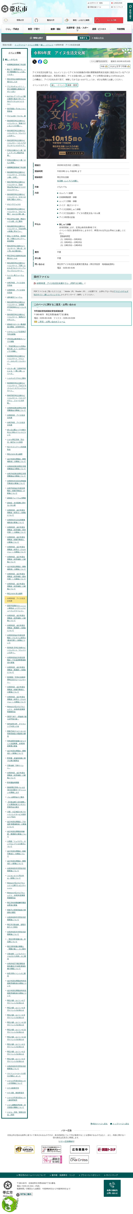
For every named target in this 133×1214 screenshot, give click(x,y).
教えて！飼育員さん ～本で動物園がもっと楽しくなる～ (16, 71)
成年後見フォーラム (14, 297)
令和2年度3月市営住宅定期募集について (16, 1067)
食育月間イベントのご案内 (16, 974)
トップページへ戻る (121, 1124)
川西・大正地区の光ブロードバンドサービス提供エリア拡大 (16, 814)
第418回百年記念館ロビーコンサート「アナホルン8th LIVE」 (16, 174)
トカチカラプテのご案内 (16, 378)
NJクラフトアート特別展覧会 (16, 448)
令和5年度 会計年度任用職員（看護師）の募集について (16, 627)
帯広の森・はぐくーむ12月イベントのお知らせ (16, 1038)
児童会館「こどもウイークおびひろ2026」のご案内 (16, 956)
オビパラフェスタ (14, 204)
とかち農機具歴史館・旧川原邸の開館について (16, 1106)
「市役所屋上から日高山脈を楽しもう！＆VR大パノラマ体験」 (16, 348)
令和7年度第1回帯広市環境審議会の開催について (16, 475)
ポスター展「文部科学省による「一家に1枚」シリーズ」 (16, 371)
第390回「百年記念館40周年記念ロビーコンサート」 (16, 679)
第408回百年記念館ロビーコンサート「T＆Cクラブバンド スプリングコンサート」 (16, 387)
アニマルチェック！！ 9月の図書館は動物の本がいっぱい (16, 88)
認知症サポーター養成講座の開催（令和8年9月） (16, 325)
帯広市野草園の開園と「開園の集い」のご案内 (16, 947)
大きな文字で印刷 (118, 66)
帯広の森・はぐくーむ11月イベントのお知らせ (16, 1031)
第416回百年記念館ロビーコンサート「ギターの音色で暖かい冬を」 (16, 196)
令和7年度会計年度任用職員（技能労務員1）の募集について (16, 490)
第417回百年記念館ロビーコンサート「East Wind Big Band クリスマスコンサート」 (16, 186)
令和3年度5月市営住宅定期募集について (16, 933)
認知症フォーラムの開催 (16, 498)
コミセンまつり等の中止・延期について (15, 877)
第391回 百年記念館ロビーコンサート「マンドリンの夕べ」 (16, 650)
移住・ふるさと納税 (81, 20)
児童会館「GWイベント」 (15, 766)
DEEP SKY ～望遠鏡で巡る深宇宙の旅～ (16, 718)
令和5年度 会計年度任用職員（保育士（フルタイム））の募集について (16, 699)
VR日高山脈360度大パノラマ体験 (16, 340)
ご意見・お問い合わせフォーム (51, 322)
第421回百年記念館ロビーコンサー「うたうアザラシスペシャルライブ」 (16, 142)
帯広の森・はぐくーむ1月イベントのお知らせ (16, 1045)
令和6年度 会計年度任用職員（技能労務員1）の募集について (16, 539)
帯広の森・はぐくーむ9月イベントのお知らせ (16, 1016)
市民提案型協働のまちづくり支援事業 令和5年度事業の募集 (16, 743)
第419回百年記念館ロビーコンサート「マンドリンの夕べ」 (16, 133)
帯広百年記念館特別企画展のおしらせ (16, 80)
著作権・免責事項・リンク (63, 1175)
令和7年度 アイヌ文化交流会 (16, 284)
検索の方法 (99, 38)
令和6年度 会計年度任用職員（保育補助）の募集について (16, 559)
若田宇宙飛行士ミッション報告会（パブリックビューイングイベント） (16, 608)
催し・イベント (47, 45)
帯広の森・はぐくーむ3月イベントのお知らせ (16, 1060)
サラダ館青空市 (13, 1088)
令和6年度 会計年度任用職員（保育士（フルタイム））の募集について (16, 549)
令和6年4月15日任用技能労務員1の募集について (16, 482)
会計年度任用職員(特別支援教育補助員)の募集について (16, 983)
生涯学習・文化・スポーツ (77, 28)
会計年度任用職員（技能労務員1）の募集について (16, 853)
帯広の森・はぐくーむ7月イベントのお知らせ (16, 1001)
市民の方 (20, 20)
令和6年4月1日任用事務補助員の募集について (16, 521)
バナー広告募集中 (66, 1141)
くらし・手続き (12, 29)
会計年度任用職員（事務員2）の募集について (16, 862)
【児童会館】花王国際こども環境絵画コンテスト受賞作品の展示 (16, 804)
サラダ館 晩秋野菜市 (15, 1093)
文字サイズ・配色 (96, 3)
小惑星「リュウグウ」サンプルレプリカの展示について (16, 843)
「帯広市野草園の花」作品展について (16, 940)
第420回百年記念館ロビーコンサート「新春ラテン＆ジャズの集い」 (16, 123)
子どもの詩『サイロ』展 (16, 116)
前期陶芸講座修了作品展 (16, 64)
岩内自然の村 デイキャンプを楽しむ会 (16, 725)
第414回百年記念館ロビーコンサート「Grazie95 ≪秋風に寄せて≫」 (17, 228)
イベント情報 (33, 45)
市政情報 (121, 29)
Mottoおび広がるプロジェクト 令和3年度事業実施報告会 (16, 895)
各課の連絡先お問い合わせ (112, 1191)
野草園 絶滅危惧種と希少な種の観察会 (16, 759)
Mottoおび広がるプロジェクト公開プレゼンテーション (16, 885)
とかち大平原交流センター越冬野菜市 (16, 1099)
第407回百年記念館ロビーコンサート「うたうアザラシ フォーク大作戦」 (16, 399)
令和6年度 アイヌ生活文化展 (16, 416)
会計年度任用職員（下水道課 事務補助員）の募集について (16, 824)
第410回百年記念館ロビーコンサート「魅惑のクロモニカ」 (16, 317)
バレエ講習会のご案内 (15, 797)
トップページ (20, 45)
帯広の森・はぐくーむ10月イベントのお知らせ (16, 1023)
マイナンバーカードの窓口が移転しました (16, 1075)
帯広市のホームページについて (32, 1175)
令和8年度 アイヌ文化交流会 (16, 291)
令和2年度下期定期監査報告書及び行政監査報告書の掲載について (16, 966)
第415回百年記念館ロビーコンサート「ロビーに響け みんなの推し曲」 (16, 211)
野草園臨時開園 (13, 783)
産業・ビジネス (99, 29)
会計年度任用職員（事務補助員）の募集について (16, 460)
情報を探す (38, 38)
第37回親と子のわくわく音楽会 (16, 110)
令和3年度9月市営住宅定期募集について (16, 918)
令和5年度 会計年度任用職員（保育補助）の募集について (16, 586)
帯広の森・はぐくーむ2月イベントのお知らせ (16, 1053)
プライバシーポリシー (90, 1175)
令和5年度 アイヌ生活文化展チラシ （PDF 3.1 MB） (60, 283)
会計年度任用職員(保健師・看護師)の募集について (16, 834)
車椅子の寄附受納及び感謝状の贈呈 (16, 911)
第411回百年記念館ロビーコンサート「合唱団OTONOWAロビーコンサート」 (16, 306)
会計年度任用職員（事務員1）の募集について (16, 752)
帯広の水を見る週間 (14, 454)
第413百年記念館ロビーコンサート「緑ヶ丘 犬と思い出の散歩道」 (16, 248)
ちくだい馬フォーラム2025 (15, 276)
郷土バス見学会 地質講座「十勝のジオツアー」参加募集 (16, 238)
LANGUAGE (118, 3)
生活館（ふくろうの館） (68, 181)
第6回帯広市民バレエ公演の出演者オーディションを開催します (16, 789)
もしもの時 (111, 20)
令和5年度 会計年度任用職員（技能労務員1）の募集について (16, 689)
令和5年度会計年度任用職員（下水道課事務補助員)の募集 (16, 660)
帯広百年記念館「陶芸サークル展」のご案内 (16, 220)
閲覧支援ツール (95, 7)
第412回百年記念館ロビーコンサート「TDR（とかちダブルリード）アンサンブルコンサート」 (16, 267)
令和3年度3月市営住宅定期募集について (16, 869)
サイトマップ (118, 7)
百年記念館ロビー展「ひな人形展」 (16, 161)
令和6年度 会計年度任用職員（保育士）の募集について (16, 512)
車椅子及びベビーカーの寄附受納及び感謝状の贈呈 (16, 733)
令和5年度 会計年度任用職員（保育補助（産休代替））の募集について (16, 576)
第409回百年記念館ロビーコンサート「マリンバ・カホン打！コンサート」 (16, 360)
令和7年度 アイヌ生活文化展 (16, 423)
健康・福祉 (56, 29)
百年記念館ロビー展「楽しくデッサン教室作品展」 (16, 152)
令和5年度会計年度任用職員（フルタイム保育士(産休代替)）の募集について (16, 639)
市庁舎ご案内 (25, 1194)
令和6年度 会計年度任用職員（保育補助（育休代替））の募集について (16, 529)
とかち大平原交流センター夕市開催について (16, 1082)
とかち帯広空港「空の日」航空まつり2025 (15, 441)
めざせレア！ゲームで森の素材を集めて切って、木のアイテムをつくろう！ (16, 100)
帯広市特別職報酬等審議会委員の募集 (16, 904)
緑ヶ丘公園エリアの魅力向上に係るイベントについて (16, 432)
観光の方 (50, 20)
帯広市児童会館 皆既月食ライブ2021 (16, 926)
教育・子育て (34, 29)
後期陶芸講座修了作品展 (16, 167)
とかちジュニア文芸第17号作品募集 (16, 333)
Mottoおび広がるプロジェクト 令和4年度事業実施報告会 (16, 709)
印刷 (102, 66)
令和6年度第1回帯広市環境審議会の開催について (16, 467)
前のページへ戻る (100, 1124)
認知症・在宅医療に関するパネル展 (16, 504)
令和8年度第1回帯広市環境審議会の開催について (16, 409)
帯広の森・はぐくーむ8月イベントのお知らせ (16, 1009)
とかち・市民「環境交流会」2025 (16, 1113)
